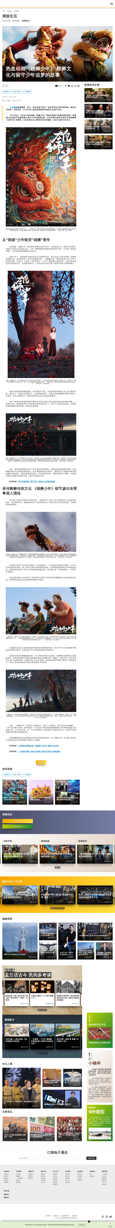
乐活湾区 (43, 946)
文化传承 (67, 1188)
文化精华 (67, 1185)
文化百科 (67, 1192)
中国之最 (43, 1190)
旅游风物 (16, 21)
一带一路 (104, 1196)
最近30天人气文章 (12, 881)
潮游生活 (9, 11)
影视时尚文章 (92, 85)
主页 (3, 11)
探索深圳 (50, 946)
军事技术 (6, 1194)
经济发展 (79, 1190)
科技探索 (6, 1196)
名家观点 (7, 1111)
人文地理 (43, 1194)
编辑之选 (40, 1132)
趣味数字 (92, 1108)
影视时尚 (17, 11)
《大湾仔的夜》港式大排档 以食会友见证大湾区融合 (39, 751)
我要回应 (41, 762)
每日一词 (89, 1056)
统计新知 (66, 795)
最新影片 (10, 1019)
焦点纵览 (80, 1185)
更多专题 (104, 1198)
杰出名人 (53, 1101)
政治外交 (79, 1188)
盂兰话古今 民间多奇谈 (28, 974)
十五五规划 (104, 1188)
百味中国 (6, 21)
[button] (56, 867)
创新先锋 (69, 950)
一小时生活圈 (19, 1192)
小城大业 (104, 1190)
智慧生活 (107, 950)
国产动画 (17, 91)
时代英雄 (55, 1188)
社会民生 (79, 1192)
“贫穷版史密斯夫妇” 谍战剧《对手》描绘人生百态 (38, 746)
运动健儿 (55, 1196)
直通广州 (18, 1194)
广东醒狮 (27, 91)
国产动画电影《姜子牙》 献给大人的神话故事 (36, 481)
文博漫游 (67, 1196)
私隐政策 (65, 1224)
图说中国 (67, 1190)
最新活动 (6, 1211)
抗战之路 (104, 1192)
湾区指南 (18, 1196)
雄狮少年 (7, 91)
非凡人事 (62, 950)
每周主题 (10, 970)
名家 (91, 1188)
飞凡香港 (88, 948)
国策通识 (104, 1194)
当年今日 (89, 1018)
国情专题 (104, 1185)
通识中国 (59, 795)
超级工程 (6, 1190)
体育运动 (79, 1194)
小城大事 (13, 1099)
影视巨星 (55, 1198)
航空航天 (13, 952)
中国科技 (6, 952)
